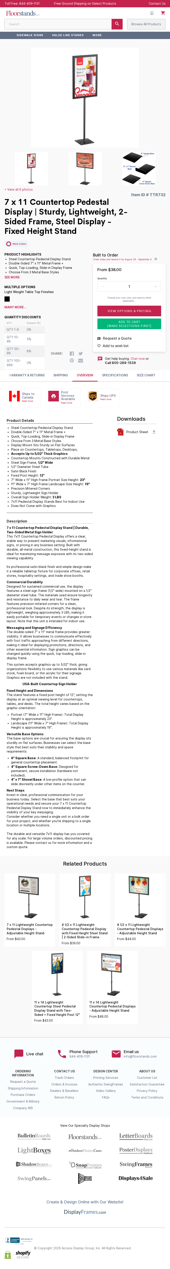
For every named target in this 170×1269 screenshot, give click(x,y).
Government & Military (23, 1101)
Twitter (153, 1244)
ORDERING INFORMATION (23, 1073)
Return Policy (64, 1097)
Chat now (138, 358)
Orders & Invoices (64, 1084)
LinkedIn (153, 1252)
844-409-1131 (29, 3)
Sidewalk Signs (30, 35)
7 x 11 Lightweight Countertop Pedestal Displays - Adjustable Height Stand (30, 929)
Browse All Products (146, 24)
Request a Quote (23, 1081)
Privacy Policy (147, 1091)
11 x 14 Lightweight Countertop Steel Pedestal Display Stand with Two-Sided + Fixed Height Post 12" (57, 1009)
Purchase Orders (23, 1095)
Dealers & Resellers (64, 1091)
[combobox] (63, 24)
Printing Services (105, 1077)
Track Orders (64, 1077)
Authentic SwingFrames (105, 1084)
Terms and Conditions (147, 1097)
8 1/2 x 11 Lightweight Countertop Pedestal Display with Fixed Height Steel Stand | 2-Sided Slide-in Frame (85, 931)
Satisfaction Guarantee (147, 1084)
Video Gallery (106, 1091)
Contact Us (157, 3)
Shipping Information (23, 1088)
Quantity (102, 278)
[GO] (117, 24)
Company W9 (23, 1108)
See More (12, 277)
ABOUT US (147, 1071)
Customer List (147, 1077)
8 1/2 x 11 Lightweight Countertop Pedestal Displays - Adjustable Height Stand (140, 929)
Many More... (15, 307)
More (97, 35)
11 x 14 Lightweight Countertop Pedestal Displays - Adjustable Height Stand (112, 1006)
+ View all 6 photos (18, 189)
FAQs (106, 1097)
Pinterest (163, 1244)
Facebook (143, 1244)
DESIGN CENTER (105, 1071)
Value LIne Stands (67, 35)
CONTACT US (64, 1071)
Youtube (163, 1252)
